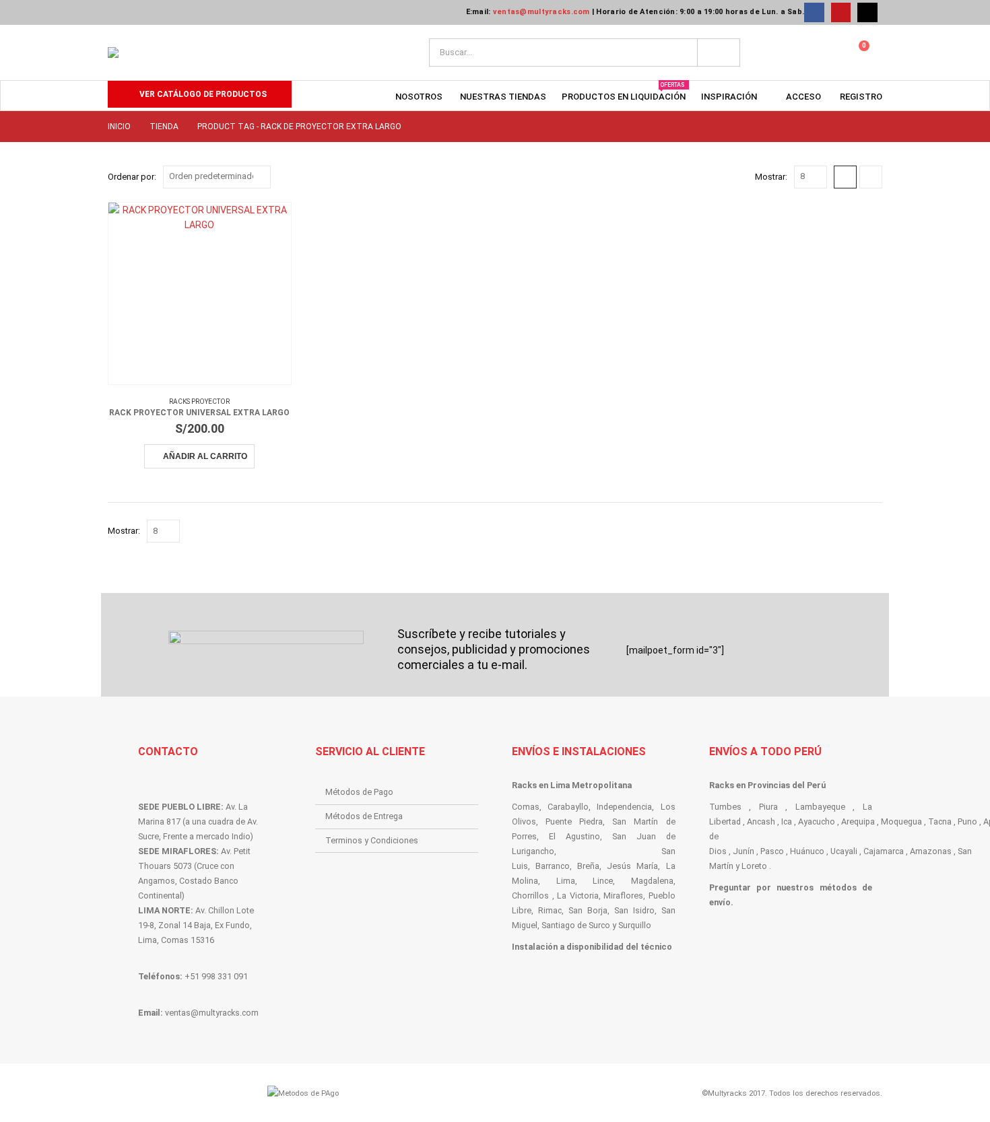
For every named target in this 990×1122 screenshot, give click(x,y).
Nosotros (418, 97)
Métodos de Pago (359, 792)
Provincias (769, 785)
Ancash (761, 821)
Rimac (550, 910)
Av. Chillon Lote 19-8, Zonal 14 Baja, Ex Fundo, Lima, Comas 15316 (196, 925)
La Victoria (578, 895)
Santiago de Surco (575, 925)
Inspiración (729, 97)
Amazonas (931, 851)
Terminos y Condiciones (371, 840)
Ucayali (843, 851)
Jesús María (632, 866)
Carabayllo (568, 807)
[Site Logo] (216, 52)
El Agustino (574, 836)
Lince (603, 881)
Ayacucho (816, 821)
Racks (525, 785)
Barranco (552, 866)
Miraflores (623, 895)
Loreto (754, 866)
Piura (768, 807)
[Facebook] (814, 12)
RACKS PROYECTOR (199, 401)
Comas (525, 807)
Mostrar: (771, 177)
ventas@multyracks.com (541, 11)
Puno (967, 821)
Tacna (940, 821)
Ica (786, 821)
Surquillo (634, 925)
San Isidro (634, 910)
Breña (588, 866)
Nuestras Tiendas (503, 97)
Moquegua (901, 821)
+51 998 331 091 (216, 976)
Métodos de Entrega (364, 816)
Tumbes (725, 807)
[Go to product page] (199, 294)
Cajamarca (883, 851)
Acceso (803, 97)
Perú (816, 785)
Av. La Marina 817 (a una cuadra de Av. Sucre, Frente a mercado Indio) (198, 821)
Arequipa (858, 821)
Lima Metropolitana (591, 785)
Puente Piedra (574, 821)
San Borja (587, 910)
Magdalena (652, 881)
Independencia (624, 807)
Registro (861, 97)
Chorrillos (530, 895)
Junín (743, 851)
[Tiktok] (867, 12)
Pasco (772, 851)
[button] (845, 177)
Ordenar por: (132, 177)
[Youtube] (841, 12)
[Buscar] (718, 52)
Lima (565, 881)
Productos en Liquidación (624, 91)
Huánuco (807, 851)
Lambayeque (820, 807)
